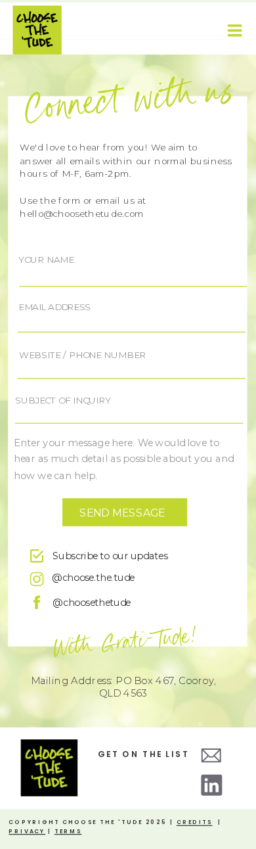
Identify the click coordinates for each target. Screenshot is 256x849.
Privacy (27, 831)
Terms (67, 831)
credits (195, 822)
